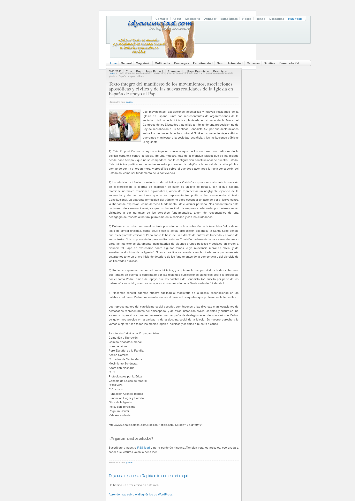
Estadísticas (229, 18)
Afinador (210, 18)
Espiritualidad (203, 63)
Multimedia (162, 63)
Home (113, 63)
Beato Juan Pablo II (150, 71)
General (126, 63)
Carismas (253, 63)
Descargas (276, 18)
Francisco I (175, 71)
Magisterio (192, 18)
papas (129, 102)
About (177, 18)
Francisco (220, 71)
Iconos (260, 18)
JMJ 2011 (115, 71)
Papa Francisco (198, 71)
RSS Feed (295, 18)
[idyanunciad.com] (152, 37)
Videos (246, 18)
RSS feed (143, 447)
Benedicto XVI (289, 63)
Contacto (162, 18)
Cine (129, 71)
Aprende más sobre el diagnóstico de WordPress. (141, 494)
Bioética (269, 63)
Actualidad (235, 63)
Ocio (220, 63)
